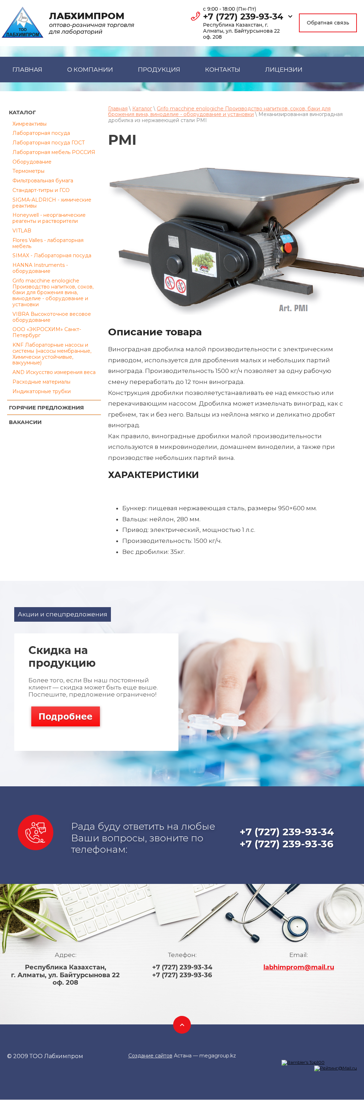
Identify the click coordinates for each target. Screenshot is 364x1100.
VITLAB (21, 230)
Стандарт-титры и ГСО (41, 190)
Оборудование (32, 162)
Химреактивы (29, 124)
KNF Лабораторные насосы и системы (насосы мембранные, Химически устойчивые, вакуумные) (51, 354)
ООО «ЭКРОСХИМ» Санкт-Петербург (46, 332)
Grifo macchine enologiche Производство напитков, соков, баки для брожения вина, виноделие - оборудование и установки (52, 292)
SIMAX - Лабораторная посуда (51, 255)
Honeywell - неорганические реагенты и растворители (49, 218)
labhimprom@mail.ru (298, 967)
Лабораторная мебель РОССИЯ (53, 152)
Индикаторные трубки (41, 391)
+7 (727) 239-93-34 (243, 17)
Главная (118, 108)
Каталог (142, 108)
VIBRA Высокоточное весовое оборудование (51, 317)
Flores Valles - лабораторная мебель (48, 243)
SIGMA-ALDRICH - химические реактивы (51, 203)
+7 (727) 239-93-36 (286, 844)
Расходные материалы (41, 382)
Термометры (28, 171)
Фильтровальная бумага (42, 180)
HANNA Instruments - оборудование (40, 268)
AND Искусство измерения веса (54, 372)
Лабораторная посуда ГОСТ (48, 142)
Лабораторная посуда (41, 133)
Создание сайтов (150, 1055)
